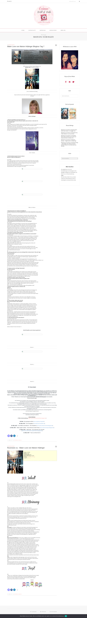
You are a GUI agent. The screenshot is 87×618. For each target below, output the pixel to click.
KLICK (29, 458)
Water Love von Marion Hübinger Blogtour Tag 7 (25, 46)
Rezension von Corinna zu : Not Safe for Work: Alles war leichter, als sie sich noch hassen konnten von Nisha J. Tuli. (68, 136)
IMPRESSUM (43, 30)
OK (65, 616)
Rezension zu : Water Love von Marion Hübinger (26, 448)
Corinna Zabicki (18, 440)
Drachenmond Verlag (31, 456)
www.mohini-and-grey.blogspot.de (47, 427)
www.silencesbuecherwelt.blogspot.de (45, 425)
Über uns (63, 30)
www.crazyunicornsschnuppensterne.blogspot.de (32, 430)
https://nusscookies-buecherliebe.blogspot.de (37, 418)
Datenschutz (32, 30)
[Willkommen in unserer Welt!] (69, 69)
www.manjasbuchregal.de (38, 421)
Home (22, 30)
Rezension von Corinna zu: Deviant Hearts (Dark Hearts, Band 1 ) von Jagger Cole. (69, 130)
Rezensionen (53, 30)
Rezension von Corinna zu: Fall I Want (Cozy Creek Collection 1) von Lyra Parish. (69, 133)
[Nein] (85, 616)
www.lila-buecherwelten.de (39, 423)
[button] (9, 436)
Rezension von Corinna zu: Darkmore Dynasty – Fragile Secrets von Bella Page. (68, 140)
